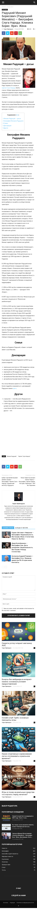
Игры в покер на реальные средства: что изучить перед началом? (18, 793)
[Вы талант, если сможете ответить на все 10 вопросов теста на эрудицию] (6, 827)
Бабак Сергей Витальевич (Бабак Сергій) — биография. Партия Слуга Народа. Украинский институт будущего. (10, 481)
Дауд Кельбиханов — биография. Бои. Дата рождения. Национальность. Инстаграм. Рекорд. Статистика (22, 547)
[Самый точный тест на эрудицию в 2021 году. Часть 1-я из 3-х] (6, 818)
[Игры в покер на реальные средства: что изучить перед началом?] (18, 777)
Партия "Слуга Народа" (24, 456)
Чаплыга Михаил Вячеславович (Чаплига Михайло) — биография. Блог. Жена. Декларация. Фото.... (22, 835)
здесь (15, 388)
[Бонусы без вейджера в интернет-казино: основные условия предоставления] (18, 665)
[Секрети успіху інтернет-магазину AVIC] (18, 631)
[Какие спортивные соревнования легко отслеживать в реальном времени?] (18, 739)
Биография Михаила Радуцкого (13, 121)
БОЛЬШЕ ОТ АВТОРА (21, 528)
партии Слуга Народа (8, 88)
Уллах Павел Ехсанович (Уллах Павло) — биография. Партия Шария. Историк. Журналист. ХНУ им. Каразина (27, 481)
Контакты (5, 902)
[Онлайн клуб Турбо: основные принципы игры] (18, 703)
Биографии (10, 7)
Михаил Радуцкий (11, 456)
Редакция (12, 902)
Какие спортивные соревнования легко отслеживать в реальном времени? (17, 756)
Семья (5, 123)
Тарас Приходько (8, 29)
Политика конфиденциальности (25, 902)
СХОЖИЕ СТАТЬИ (8, 528)
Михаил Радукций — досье (12, 118)
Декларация (7, 125)
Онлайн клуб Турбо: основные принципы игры (15, 719)
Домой (4, 7)
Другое (5, 128)
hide (17, 115)
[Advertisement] (18, 433)
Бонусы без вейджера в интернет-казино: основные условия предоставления (17, 681)
